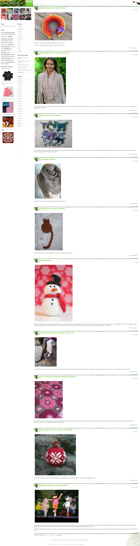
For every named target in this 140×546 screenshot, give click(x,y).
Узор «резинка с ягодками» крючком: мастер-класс (8, 99)
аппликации (10, 34)
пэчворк (11, 54)
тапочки (11, 56)
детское (4, 38)
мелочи (7, 46)
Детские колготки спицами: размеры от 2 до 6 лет (56, 333)
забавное (6, 40)
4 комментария (135, 9)
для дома (10, 39)
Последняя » (59, 535)
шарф (12, 62)
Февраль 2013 (20, 91)
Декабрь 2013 (20, 78)
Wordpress (70, 544)
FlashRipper (81, 544)
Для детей (19, 31)
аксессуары (10, 32)
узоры (3, 58)
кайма (7, 42)
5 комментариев (135, 210)
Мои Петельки (13, 3)
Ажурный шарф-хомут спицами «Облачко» (23, 62)
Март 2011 (20, 120)
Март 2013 (20, 88)
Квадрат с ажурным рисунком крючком (6, 130)
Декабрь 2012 (20, 95)
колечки (3, 44)
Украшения (20, 51)
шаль (5, 62)
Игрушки (19, 41)
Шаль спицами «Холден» (22, 67)
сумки (7, 56)
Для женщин (20, 36)
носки (10, 48)
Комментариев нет (134, 374)
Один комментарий (134, 54)
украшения (8, 58)
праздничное (5, 54)
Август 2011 (20, 113)
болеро (14, 34)
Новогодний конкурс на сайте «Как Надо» (53, 485)
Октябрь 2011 (20, 108)
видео (6, 36)
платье (6, 50)
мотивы (6, 48)
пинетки (3, 50)
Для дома (19, 33)
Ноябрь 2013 (20, 81)
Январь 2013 (20, 93)
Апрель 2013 (20, 86)
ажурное (3, 32)
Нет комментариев (134, 334)
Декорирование (20, 28)
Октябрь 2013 (20, 83)
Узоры (19, 48)
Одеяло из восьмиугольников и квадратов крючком (57, 376)
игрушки (3, 42)
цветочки (10, 60)
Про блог (36, 5)
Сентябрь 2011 (20, 110)
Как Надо (94, 525)
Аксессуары (20, 26)
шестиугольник (5, 63)
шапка (9, 62)
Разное (19, 46)
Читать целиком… (134, 47)
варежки (3, 36)
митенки (11, 46)
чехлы (2, 62)
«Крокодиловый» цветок (5, 68)
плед (8, 50)
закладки (11, 40)
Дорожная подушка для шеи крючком (23, 58)
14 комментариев (135, 161)
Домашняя (29, 5)
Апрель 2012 (20, 100)
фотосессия (4, 60)
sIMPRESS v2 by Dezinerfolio (57, 544)
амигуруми (4, 34)
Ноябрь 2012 (20, 98)
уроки (12, 58)
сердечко (3, 56)
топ (14, 56)
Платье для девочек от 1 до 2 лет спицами (7, 83)
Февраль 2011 (20, 123)
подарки (3, 52)
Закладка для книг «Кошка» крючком (24, 69)
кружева (7, 44)
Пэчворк (19, 43)
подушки (8, 52)
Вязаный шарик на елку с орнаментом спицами (55, 430)
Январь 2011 (20, 125)
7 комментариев (135, 117)
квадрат (10, 42)
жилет (2, 40)
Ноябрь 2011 (20, 105)
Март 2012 (20, 103)
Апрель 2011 (20, 118)
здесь (35, 530)
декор (10, 36)
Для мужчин (20, 38)
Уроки (42, 5)
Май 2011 (19, 115)
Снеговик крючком (21, 72)
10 (52, 535)
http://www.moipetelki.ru (84, 540)
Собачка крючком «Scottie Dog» (23, 64)
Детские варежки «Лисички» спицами (8, 114)
